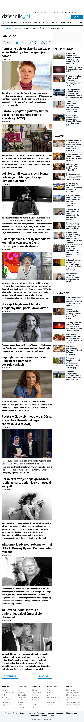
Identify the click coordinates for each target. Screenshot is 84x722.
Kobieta (34, 690)
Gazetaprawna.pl (7, 692)
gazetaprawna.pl (70, 12)
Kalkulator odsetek (72, 700)
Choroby (49, 700)
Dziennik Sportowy (57, 28)
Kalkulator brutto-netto (73, 702)
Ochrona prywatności (56, 713)
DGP (50, 12)
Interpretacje (6, 702)
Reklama (23, 713)
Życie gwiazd (36, 700)
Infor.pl (4, 690)
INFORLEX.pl (42, 12)
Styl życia (50, 705)
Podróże (21, 705)
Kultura (34, 707)
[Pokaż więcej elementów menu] (81, 22)
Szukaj (78, 17)
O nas (15, 713)
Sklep (79, 12)
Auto (19, 690)
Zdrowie (20, 702)
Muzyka (34, 705)
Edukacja (35, 695)
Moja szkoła (36, 697)
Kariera (32, 713)
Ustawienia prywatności (39, 716)
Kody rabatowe (36, 692)
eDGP (3, 695)
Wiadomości (22, 697)
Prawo (49, 690)
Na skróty (5, 686)
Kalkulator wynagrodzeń (73, 705)
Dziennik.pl (22, 686)
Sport (20, 700)
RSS (52, 716)
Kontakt (8, 713)
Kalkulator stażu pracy (73, 695)
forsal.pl (33, 12)
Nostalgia (17, 28)
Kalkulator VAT (70, 697)
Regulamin (41, 713)
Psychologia (51, 702)
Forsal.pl (4, 697)
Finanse (49, 692)
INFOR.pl (25, 12)
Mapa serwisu (71, 713)
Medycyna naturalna (53, 697)
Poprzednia (11, 676)
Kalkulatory (70, 686)
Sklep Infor (5, 705)
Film (33, 702)
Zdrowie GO (27, 28)
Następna (43, 676)
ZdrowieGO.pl (58, 12)
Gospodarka (22, 695)
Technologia (22, 692)
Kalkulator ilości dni (72, 692)
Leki (48, 695)
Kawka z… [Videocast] (40, 28)
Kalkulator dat (70, 690)
